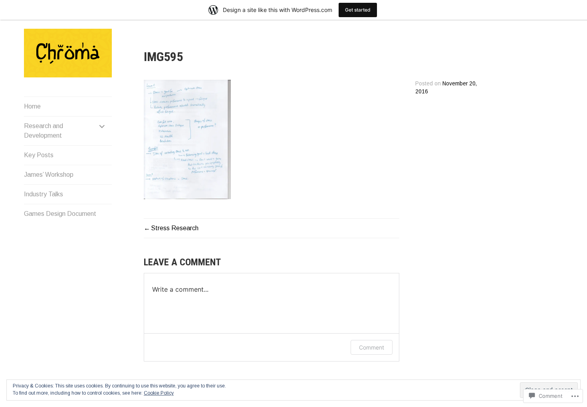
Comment (371, 347)
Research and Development (43, 130)
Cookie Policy (159, 393)
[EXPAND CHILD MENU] (102, 126)
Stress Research (174, 228)
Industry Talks (43, 194)
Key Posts (39, 155)
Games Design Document (60, 213)
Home (32, 106)
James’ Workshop (48, 174)
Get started (358, 10)
